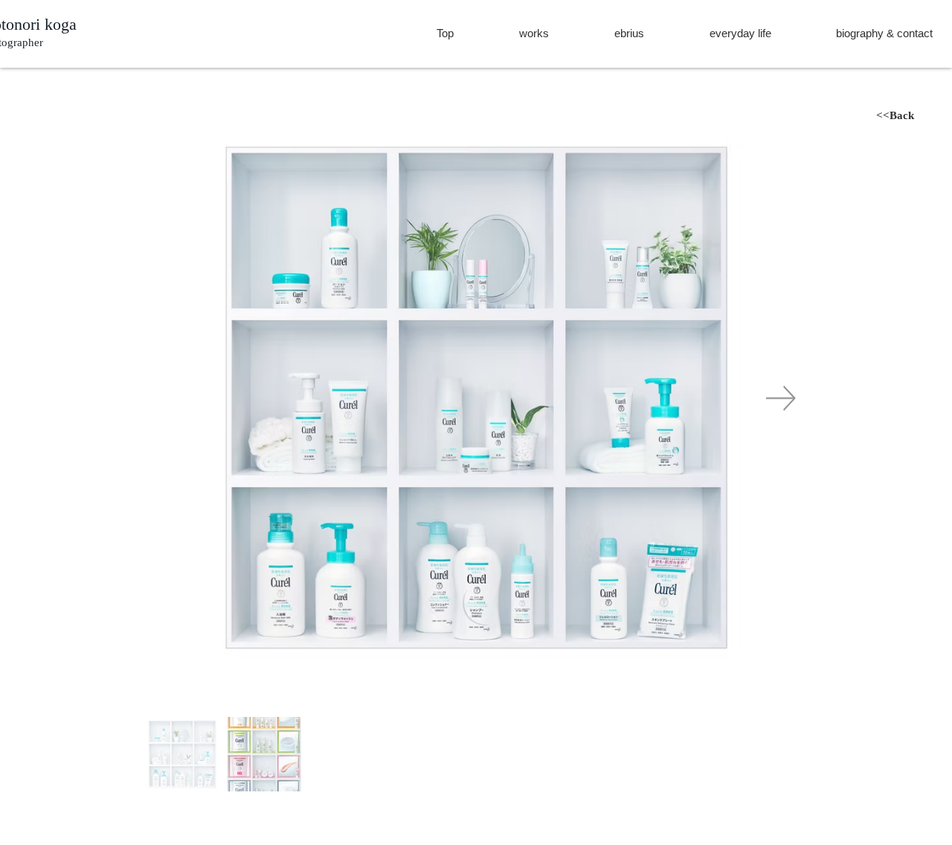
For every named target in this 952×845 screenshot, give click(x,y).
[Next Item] (781, 398)
